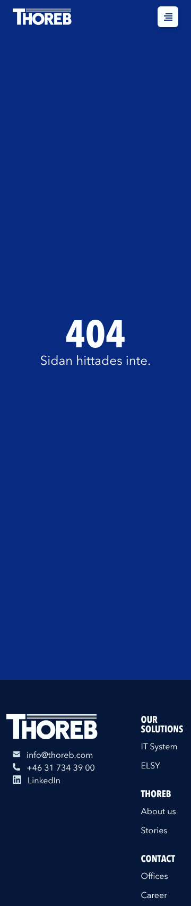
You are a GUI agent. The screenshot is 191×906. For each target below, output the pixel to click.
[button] (168, 16)
